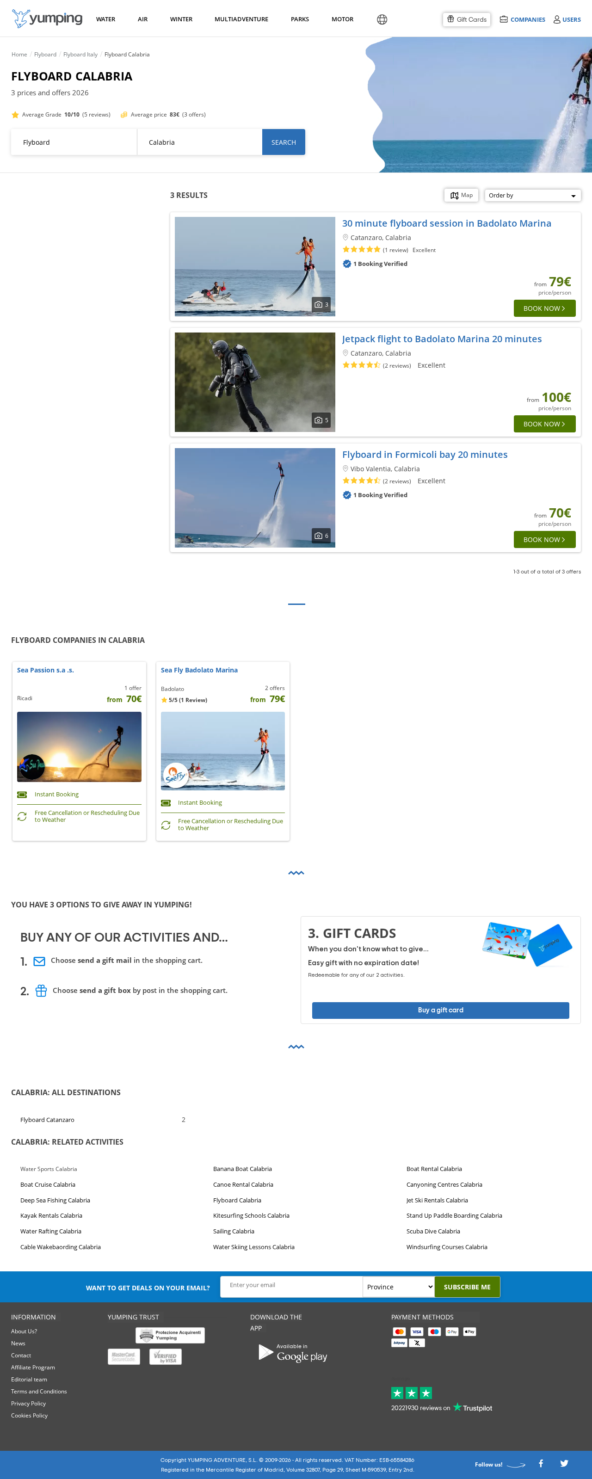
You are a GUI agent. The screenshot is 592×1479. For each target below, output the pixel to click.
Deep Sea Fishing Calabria (55, 1200)
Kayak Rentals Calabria (51, 1216)
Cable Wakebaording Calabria (60, 1247)
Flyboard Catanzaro (47, 1119)
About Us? (24, 1331)
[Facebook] (541, 1465)
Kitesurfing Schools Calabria (251, 1216)
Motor (342, 19)
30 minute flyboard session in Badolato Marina (447, 223)
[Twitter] (564, 1465)
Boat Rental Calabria (434, 1169)
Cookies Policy (29, 1415)
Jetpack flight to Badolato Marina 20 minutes (442, 339)
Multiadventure (240, 19)
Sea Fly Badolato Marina (199, 670)
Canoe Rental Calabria (243, 1184)
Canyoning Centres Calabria (444, 1184)
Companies (528, 19)
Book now (542, 308)
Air (143, 19)
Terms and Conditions (39, 1391)
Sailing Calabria (233, 1231)
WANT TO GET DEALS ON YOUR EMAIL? (148, 1287)
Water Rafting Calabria (50, 1231)
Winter (180, 19)
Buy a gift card (440, 1010)
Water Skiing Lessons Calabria (254, 1247)
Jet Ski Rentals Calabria (437, 1200)
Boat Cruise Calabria (47, 1184)
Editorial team (29, 1379)
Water (105, 19)
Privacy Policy (28, 1403)
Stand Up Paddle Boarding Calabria (454, 1216)
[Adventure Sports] (47, 18)
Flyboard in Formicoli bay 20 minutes (425, 454)
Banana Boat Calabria (242, 1169)
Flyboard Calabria (237, 1200)
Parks (299, 19)
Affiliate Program (33, 1367)
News (18, 1343)
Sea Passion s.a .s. (45, 670)
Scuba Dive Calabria (433, 1231)
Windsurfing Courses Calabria (447, 1247)
